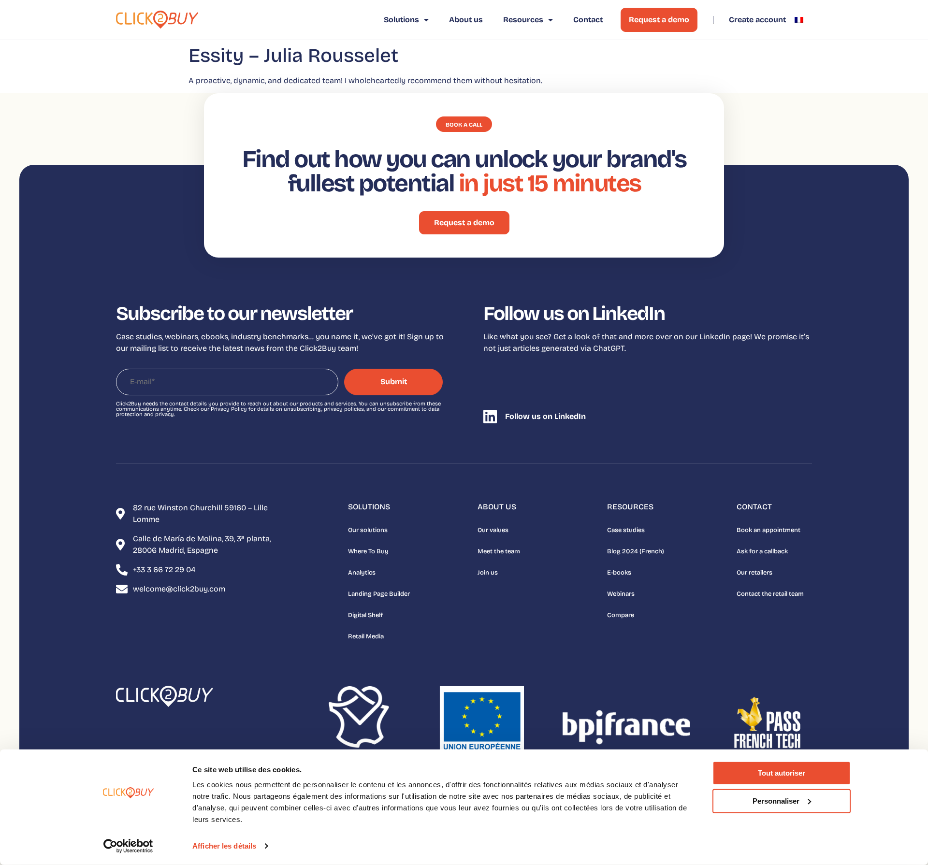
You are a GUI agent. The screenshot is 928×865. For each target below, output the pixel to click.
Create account (757, 19)
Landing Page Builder (379, 594)
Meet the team (499, 551)
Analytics (362, 573)
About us (466, 19)
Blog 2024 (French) (635, 551)
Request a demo (659, 19)
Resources (523, 19)
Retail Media (366, 636)
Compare (620, 615)
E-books (619, 573)
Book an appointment (768, 530)
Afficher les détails (224, 846)
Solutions (401, 19)
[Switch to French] (799, 20)
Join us (488, 573)
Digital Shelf (365, 615)
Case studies (626, 530)
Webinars (621, 594)
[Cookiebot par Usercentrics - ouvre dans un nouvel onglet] (128, 846)
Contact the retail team (770, 594)
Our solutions (368, 530)
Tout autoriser (781, 773)
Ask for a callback (762, 551)
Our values (493, 530)
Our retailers (754, 573)
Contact (588, 19)
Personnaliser (776, 800)
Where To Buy (368, 551)
